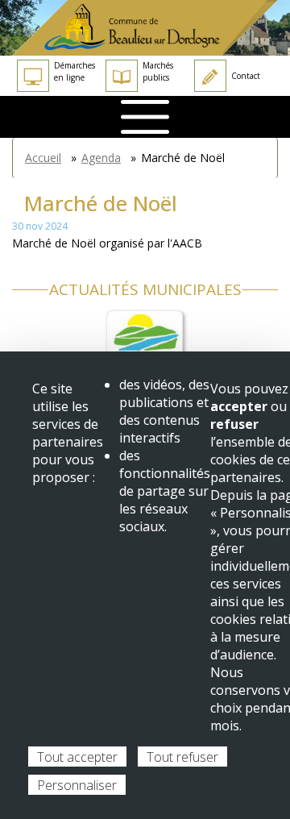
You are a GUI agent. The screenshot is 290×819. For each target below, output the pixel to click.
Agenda (101, 157)
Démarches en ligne (74, 71)
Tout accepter (77, 757)
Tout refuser (182, 757)
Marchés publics (158, 71)
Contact (245, 75)
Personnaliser (77, 785)
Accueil (43, 157)
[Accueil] (145, 28)
